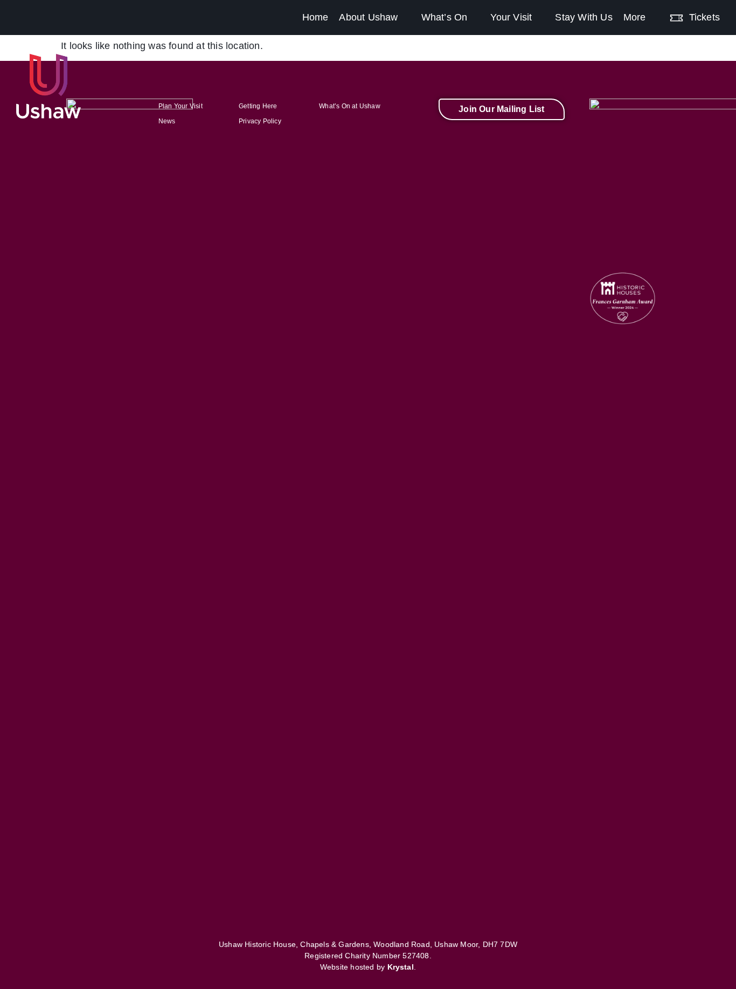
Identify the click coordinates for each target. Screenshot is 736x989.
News (167, 121)
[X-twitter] (501, 141)
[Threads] (482, 141)
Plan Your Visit (180, 106)
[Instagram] (463, 141)
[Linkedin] (558, 141)
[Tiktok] (520, 141)
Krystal (400, 967)
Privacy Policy (260, 121)
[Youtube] (539, 141)
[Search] (730, 10)
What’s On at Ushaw (349, 106)
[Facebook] (444, 141)
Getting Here (258, 106)
